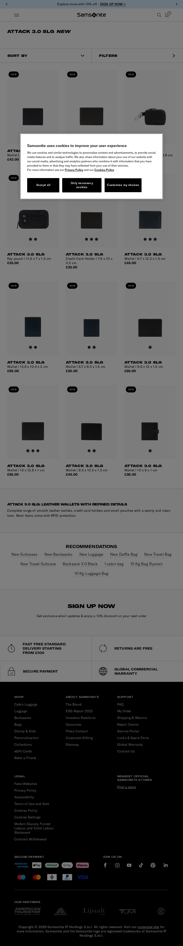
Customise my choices (123, 185)
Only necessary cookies (82, 185)
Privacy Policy (74, 170)
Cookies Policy (104, 170)
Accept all (43, 185)
